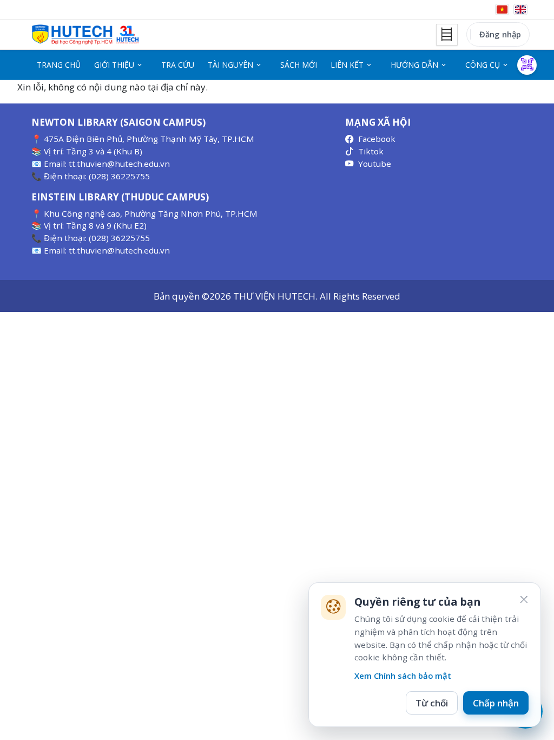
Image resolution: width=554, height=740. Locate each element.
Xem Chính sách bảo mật (402, 675)
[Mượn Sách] (527, 65)
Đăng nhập (500, 34)
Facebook (376, 138)
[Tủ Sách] (447, 35)
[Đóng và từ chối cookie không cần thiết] (524, 599)
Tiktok (371, 151)
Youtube (374, 163)
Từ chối (432, 703)
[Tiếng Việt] (502, 9)
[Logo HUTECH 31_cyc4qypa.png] (85, 34)
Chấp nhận (496, 703)
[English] (520, 9)
